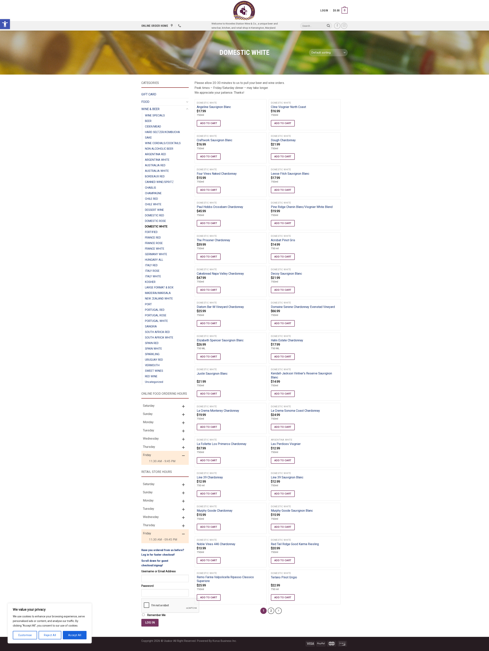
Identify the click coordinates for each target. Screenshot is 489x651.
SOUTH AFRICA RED (157, 332)
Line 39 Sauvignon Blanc (287, 477)
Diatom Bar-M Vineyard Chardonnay (220, 307)
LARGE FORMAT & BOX (159, 287)
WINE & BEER (150, 109)
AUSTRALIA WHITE (157, 171)
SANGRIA (151, 326)
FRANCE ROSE (154, 243)
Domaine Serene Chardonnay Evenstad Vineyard (303, 307)
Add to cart (208, 123)
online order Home (154, 26)
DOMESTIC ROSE (155, 221)
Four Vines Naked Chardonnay (217, 173)
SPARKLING (152, 354)
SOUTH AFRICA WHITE (159, 337)
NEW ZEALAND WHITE (159, 298)
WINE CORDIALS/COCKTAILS (163, 143)
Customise (25, 635)
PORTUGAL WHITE (156, 321)
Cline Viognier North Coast (288, 107)
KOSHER (150, 282)
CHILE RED (151, 198)
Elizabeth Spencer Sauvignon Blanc (220, 340)
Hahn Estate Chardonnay (287, 340)
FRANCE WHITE (154, 248)
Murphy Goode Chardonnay (214, 510)
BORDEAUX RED (155, 176)
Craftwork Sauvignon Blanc (214, 140)
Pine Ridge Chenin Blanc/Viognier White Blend (302, 207)
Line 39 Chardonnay (210, 477)
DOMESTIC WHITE (156, 226)
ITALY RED (151, 265)
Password (147, 586)
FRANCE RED (153, 237)
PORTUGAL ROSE (155, 315)
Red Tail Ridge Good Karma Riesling (295, 544)
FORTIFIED (151, 232)
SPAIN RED (152, 343)
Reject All (50, 635)
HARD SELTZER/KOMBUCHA (162, 132)
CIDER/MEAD (153, 126)
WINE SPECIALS (155, 115)
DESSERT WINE (154, 210)
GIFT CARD (148, 94)
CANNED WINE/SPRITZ (159, 182)
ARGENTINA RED (155, 154)
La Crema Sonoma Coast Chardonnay (295, 410)
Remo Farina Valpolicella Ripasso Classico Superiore (225, 579)
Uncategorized (154, 382)
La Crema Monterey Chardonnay (218, 410)
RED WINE (151, 376)
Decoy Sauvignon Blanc (286, 273)
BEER (148, 121)
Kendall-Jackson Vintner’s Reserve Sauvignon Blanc (301, 375)
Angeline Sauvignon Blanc (214, 107)
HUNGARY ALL (154, 259)
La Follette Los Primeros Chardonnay (221, 444)
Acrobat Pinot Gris (283, 240)
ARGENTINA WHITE (157, 160)
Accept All (74, 635)
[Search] (328, 26)
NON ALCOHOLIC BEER (159, 148)
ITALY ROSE (152, 271)
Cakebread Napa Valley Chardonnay (220, 273)
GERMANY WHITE (156, 254)
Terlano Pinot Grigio (284, 577)
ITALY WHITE (153, 276)
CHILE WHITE (153, 204)
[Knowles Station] (244, 10)
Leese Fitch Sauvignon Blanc (290, 173)
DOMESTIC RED (154, 215)
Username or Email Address (158, 571)
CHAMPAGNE (153, 193)
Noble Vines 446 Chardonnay (216, 544)
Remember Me (156, 615)
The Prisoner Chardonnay (213, 240)
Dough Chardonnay (283, 140)
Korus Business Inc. (225, 641)
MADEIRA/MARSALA (158, 293)
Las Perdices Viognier (286, 444)
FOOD (145, 102)
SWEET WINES (154, 371)
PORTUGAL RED (154, 310)
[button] (5, 24)
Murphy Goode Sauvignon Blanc (292, 510)
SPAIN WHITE (153, 348)
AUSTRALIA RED (155, 165)
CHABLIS (150, 187)
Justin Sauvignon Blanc (212, 373)
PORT (148, 304)
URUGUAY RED (154, 359)
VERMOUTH (152, 365)
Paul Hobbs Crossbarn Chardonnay (220, 207)
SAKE (148, 137)
